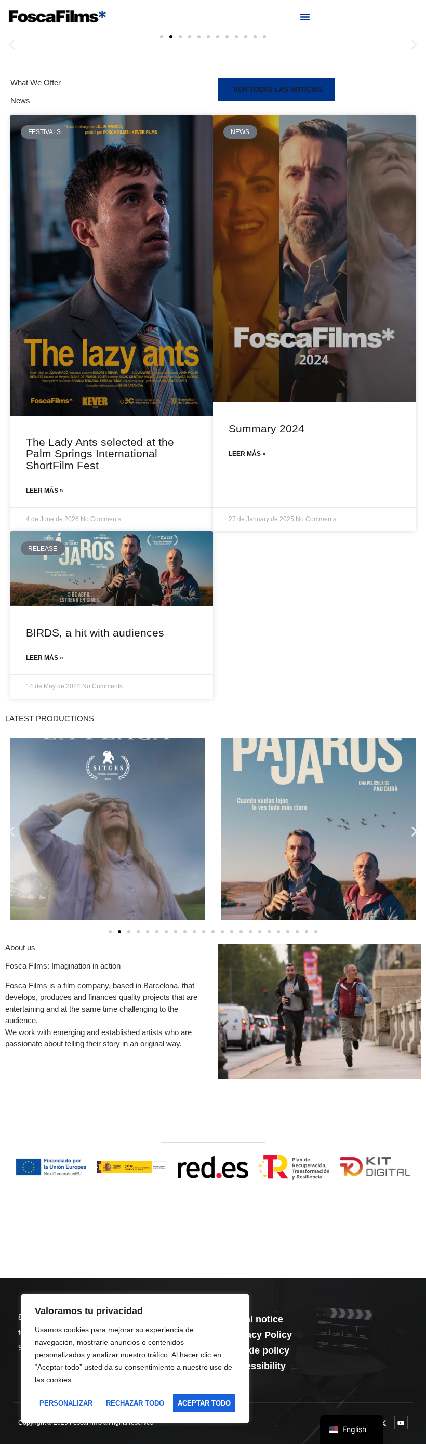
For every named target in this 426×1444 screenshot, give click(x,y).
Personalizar (65, 1403)
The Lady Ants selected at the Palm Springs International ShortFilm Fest (100, 453)
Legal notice (256, 1319)
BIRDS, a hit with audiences (95, 633)
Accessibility (257, 1366)
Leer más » (44, 490)
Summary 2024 (266, 428)
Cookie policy (259, 1350)
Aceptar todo (204, 1403)
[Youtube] (401, 1422)
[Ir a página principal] (57, 16)
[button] (305, 16)
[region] (135, 1359)
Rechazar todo (135, 1403)
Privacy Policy (260, 1335)
